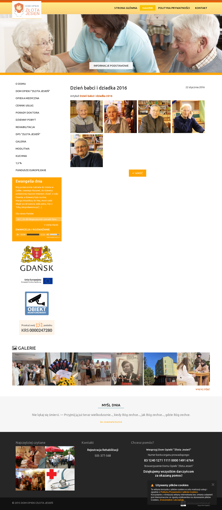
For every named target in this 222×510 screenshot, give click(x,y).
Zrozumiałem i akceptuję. (172, 500)
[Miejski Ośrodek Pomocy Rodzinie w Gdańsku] (37, 258)
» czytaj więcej (51, 225)
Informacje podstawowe (111, 65)
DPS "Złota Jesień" (28, 134)
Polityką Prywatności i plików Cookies (179, 492)
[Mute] (47, 234)
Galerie (147, 7)
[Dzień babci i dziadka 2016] (86, 116)
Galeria (21, 141)
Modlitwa (22, 148)
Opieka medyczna (27, 98)
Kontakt (201, 7)
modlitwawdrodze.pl (53, 237)
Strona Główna (125, 7)
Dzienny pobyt (26, 119)
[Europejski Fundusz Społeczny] (37, 281)
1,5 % (19, 163)
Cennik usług (24, 105)
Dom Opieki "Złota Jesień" (33, 91)
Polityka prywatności (174, 7)
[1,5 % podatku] (37, 327)
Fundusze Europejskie (31, 170)
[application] (38, 234)
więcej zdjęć (203, 389)
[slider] (55, 234)
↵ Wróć (137, 173)
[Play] (17, 234)
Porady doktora (27, 112)
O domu (21, 83)
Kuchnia (21, 155)
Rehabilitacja (25, 127)
